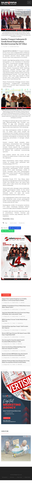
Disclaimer (12, 477)
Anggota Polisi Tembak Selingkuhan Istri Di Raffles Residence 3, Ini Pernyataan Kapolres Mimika (14, 299)
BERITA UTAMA (13, 223)
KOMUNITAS (22, 309)
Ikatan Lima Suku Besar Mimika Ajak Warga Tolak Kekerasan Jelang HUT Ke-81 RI (14, 347)
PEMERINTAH (22, 223)
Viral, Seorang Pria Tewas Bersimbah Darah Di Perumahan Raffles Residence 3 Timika (13, 340)
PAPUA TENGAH (15, 330)
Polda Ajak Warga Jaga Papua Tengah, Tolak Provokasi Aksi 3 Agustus (15, 327)
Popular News (6, 294)
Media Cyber (19, 477)
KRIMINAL (22, 302)
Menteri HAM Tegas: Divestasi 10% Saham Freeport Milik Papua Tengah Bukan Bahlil (16, 334)
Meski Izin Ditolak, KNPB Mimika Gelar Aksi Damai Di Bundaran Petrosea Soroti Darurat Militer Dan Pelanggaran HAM (15, 355)
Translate (28, 9)
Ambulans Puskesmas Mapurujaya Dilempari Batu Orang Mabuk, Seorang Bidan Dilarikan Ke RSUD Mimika (15, 361)
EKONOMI (22, 337)
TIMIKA (13, 323)
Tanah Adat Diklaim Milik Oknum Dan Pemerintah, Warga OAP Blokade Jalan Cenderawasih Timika (15, 313)
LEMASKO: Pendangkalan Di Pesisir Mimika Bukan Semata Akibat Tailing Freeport (16, 306)
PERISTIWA (22, 316)
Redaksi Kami (27, 477)
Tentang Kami (5, 477)
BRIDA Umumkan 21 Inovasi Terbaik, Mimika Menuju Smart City (14, 320)
